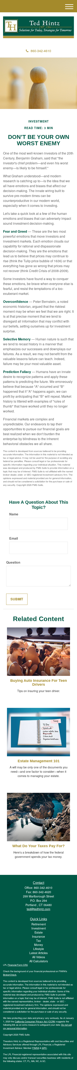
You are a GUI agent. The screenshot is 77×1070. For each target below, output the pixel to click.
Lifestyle (38, 949)
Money (38, 945)
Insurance (38, 936)
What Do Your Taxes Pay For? (38, 846)
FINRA (35, 1047)
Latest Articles (38, 953)
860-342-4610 (41, 50)
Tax (38, 940)
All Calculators (38, 961)
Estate (38, 932)
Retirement (38, 924)
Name (13, 514)
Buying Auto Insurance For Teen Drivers (38, 683)
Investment (38, 928)
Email (13, 538)
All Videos (38, 957)
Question (13, 562)
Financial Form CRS (18, 964)
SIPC (44, 1047)
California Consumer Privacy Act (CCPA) (35, 1021)
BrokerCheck (9, 974)
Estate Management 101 (39, 761)
